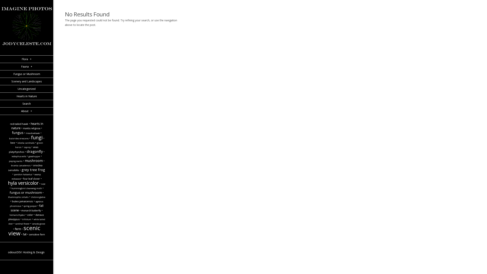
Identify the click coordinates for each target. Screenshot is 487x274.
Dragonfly (35, 151)
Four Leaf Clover (31, 178)
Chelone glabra (38, 197)
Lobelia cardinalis (26, 143)
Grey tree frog (33, 169)
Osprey (27, 147)
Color (30, 215)
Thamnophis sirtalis (18, 197)
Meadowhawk (33, 133)
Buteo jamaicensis (22, 201)
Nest (43, 184)
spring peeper (30, 206)
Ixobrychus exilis (19, 156)
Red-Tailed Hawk (19, 124)
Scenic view (24, 230)
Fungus (17, 132)
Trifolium (26, 219)
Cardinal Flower (22, 223)
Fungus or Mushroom (26, 192)
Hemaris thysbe (17, 215)
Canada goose (38, 223)
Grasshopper (34, 156)
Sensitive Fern (37, 234)
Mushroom (34, 160)
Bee (12, 142)
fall (24, 234)
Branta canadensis (21, 165)
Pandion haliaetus (23, 174)
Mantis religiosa (31, 128)
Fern (18, 229)
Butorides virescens (19, 138)
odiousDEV (14, 252)
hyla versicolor (23, 183)
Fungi (37, 137)
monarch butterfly (31, 210)
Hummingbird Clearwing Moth (26, 188)
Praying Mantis (15, 161)
